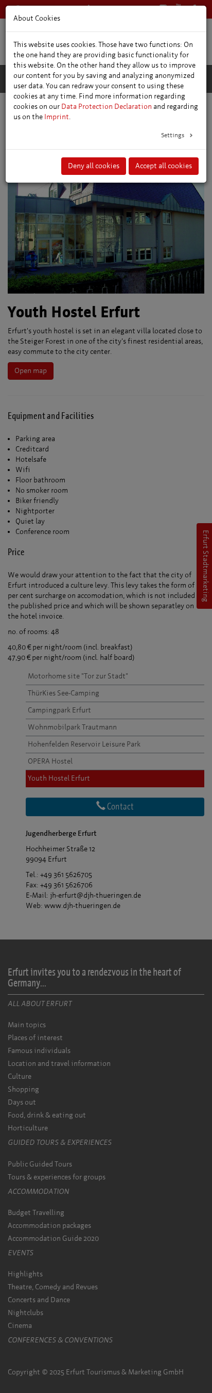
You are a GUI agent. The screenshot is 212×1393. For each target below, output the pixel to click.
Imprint (56, 116)
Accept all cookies (163, 165)
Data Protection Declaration (106, 106)
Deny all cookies (93, 165)
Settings (173, 135)
